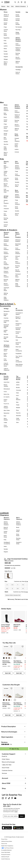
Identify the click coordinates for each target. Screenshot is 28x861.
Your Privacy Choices (8, 848)
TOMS (5, 422)
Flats (5, 40)
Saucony (18, 413)
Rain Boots (5, 138)
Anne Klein (6, 382)
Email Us (4, 756)
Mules (5, 48)
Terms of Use (4, 843)
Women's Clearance (7, 518)
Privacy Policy (4, 839)
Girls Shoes (17, 162)
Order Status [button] (5, 759)
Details (16, 811)
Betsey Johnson (6, 385)
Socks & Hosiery (18, 72)
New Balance (18, 398)
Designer (6, 131)
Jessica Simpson (6, 407)
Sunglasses (18, 353)
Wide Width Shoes (5, 148)
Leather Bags (6, 330)
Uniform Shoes (6, 225)
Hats (17, 340)
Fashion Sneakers (6, 252)
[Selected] (15, 658)
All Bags (6, 308)
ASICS (17, 385)
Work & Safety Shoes (5, 63)
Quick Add (7, 673)
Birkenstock (7, 389)
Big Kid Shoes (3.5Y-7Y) (6, 185)
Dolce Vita (6, 394)
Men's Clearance (19, 518)
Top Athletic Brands (18, 377)
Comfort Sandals (18, 19)
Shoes (5, 12)
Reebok (18, 407)
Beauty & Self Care (18, 317)
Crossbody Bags (6, 321)
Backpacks (6, 311)
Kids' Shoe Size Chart (6, 190)
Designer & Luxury (18, 324)
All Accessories (19, 309)
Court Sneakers (18, 44)
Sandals (6, 54)
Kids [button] (12, 6)
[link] (6, 628)
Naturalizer (6, 413)
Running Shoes (18, 53)
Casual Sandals (18, 15)
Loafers (5, 46)
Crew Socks (5, 359)
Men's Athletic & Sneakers (18, 234)
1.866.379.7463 (6, 765)
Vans (17, 422)
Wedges (6, 59)
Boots (5, 117)
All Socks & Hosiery (6, 346)
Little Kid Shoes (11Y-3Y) (6, 179)
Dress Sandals (18, 23)
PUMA (17, 405)
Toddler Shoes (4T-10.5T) (5, 173)
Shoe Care (18, 347)
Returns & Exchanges (8, 762)
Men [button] (8, 6)
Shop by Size (6, 162)
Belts (17, 321)
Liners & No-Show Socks (6, 364)
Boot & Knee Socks (5, 355)
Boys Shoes (17, 191)
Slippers (6, 56)
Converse (18, 390)
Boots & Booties (6, 19)
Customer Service (7, 770)
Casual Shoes (5, 23)
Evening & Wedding (18, 328)
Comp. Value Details (5, 852)
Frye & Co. (6, 403)
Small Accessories (19, 350)
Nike (17, 402)
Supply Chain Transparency (7, 845)
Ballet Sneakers (6, 244)
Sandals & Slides (18, 543)
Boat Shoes (5, 113)
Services (4, 773)
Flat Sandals (19, 27)
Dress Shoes (5, 34)
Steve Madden (6, 419)
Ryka (17, 410)
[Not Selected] (4, 658)
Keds (17, 393)
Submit (22, 816)
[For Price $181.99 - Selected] (8, 576)
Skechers (18, 415)
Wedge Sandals (18, 33)
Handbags (18, 69)
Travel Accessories (19, 361)
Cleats (5, 211)
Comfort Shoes (6, 30)
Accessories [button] (19, 67)
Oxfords (17, 152)
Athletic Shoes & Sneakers (18, 39)
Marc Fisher (7, 410)
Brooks (18, 387)
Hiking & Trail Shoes (6, 257)
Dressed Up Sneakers (17, 139)
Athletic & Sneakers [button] (20, 6)
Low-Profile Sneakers (6, 263)
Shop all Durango (9, 560)
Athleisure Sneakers (6, 240)
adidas (17, 382)
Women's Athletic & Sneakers (6, 234)
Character (6, 208)
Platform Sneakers (6, 272)
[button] (11, 646)
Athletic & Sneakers (6, 15)
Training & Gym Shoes (6, 289)
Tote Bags (6, 341)
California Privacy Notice (6, 841)
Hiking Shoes (5, 134)
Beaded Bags (6, 314)
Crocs (5, 391)
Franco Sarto (5, 400)
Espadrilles (6, 38)
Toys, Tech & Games (19, 356)
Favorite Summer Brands (6, 377)
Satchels (6, 334)
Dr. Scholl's (6, 397)
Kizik (17, 395)
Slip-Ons (6, 144)
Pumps (5, 51)
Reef (5, 416)
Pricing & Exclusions (5, 854)
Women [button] (3, 6)
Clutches (6, 318)
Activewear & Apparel (19, 313)
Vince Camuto (6, 425)
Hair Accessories (19, 336)
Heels (5, 43)
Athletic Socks (6, 350)
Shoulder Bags (6, 337)
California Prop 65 (5, 856)
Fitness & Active (18, 332)
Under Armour (18, 419)
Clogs (5, 27)
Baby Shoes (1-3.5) (6, 167)
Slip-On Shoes (17, 185)
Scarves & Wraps (18, 343)
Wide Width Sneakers (6, 298)
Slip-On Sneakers (18, 58)
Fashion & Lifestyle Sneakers (18, 49)
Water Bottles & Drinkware (19, 365)
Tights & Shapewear (6, 369)
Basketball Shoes (18, 244)
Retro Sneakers (6, 276)
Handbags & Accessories (7, 543)
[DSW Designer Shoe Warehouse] (7, 2)
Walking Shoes (18, 62)
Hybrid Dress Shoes (16, 145)
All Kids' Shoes (6, 197)
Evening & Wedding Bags (6, 326)
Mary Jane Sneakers (6, 267)
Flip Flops (18, 29)
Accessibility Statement (6, 850)
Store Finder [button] (5, 768)
